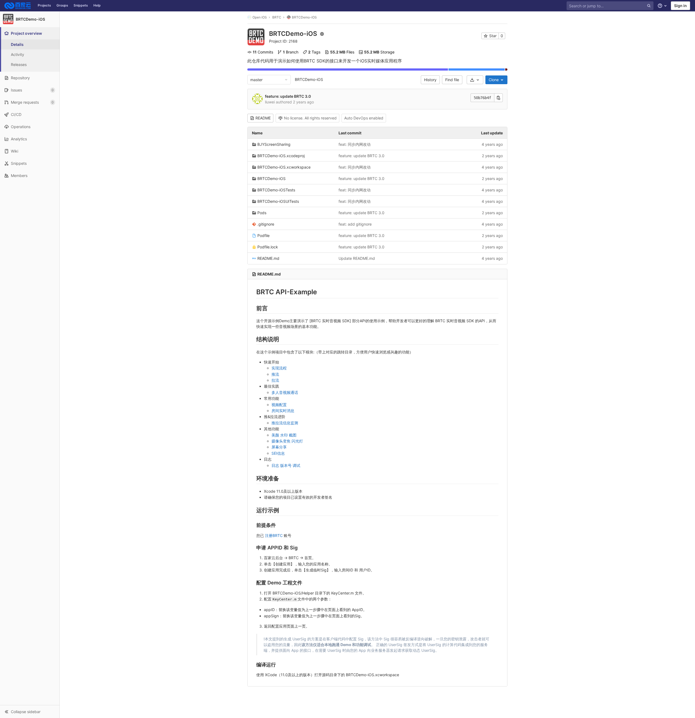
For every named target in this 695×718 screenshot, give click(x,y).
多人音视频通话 (284, 392)
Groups (62, 5)
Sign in (680, 5)
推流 (275, 374)
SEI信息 (278, 453)
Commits (263, 52)
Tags (314, 52)
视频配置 (279, 404)
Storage (379, 52)
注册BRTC (274, 535)
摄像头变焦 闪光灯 (287, 441)
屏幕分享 (279, 447)
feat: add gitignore (355, 224)
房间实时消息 (282, 410)
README (263, 118)
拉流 (275, 380)
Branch (290, 52)
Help (97, 5)
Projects (44, 5)
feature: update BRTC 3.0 (288, 96)
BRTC (276, 17)
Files (342, 52)
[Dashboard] (17, 5)
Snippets (81, 5)
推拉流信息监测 (284, 422)
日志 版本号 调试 (285, 465)
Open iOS (259, 17)
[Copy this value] (498, 97)
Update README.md (357, 258)
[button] (29, 711)
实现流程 (279, 368)
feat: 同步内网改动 (355, 144)
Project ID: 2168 (283, 41)
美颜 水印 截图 (283, 435)
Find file (452, 79)
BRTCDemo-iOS (309, 79)
